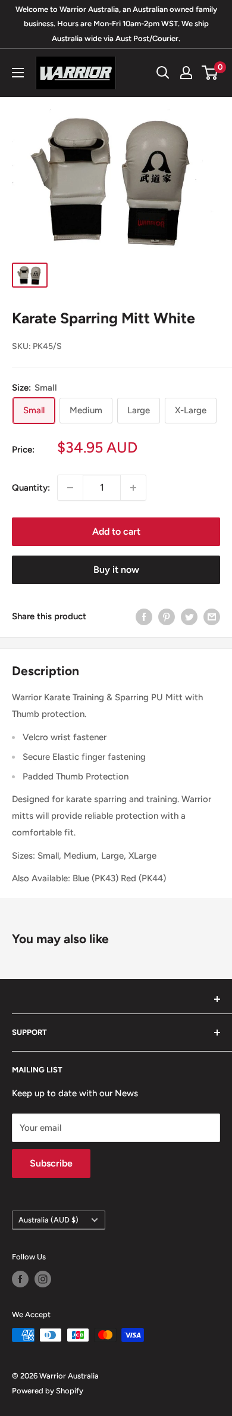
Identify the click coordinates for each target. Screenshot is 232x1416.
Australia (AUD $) (48, 1219)
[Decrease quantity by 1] (70, 487)
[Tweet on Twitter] (189, 616)
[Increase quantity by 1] (133, 487)
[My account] (186, 72)
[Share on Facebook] (144, 616)
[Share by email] (211, 616)
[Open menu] (18, 72)
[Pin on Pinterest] (166, 616)
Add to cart (116, 531)
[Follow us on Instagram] (43, 1279)
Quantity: (31, 487)
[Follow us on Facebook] (20, 1279)
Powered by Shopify (47, 1390)
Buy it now (116, 569)
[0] (210, 73)
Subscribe (51, 1163)
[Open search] (163, 72)
